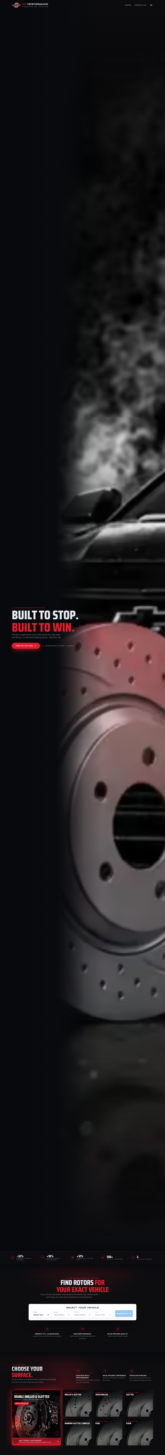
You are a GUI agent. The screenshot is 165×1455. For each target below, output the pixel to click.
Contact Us (140, 5)
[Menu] (151, 5)
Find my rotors (24, 646)
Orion (128, 5)
